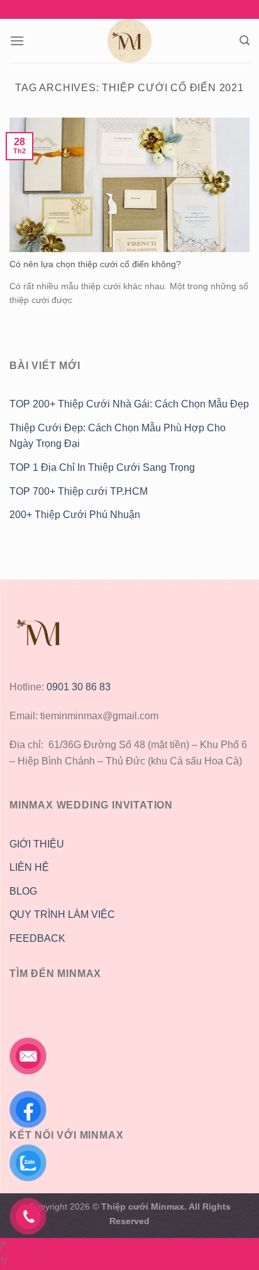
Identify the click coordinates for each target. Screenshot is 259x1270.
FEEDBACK (37, 938)
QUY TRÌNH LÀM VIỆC (62, 914)
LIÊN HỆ (29, 867)
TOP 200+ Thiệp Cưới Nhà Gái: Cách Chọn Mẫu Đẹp (129, 404)
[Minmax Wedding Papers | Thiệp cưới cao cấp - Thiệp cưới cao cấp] (129, 41)
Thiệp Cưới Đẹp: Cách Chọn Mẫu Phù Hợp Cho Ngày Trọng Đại (117, 436)
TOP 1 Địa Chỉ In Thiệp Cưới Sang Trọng (102, 467)
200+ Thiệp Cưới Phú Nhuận (76, 514)
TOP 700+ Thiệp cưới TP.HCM (78, 491)
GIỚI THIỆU (36, 844)
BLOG (23, 891)
